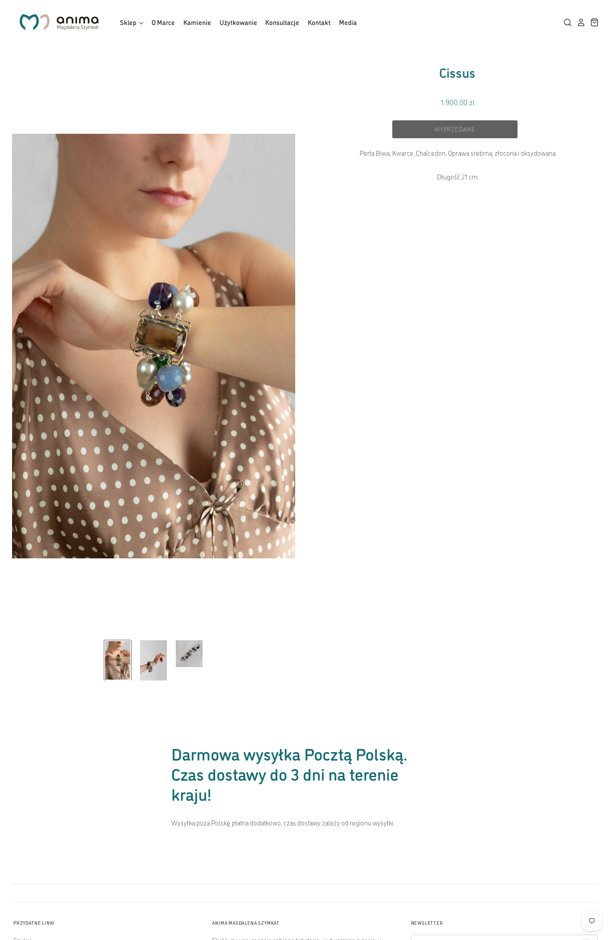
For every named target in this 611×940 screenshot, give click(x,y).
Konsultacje (282, 22)
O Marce (163, 22)
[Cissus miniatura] (117, 660)
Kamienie (197, 22)
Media (348, 22)
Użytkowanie (238, 22)
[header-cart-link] (592, 22)
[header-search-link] (565, 22)
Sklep (129, 22)
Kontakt (319, 22)
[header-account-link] (579, 22)
